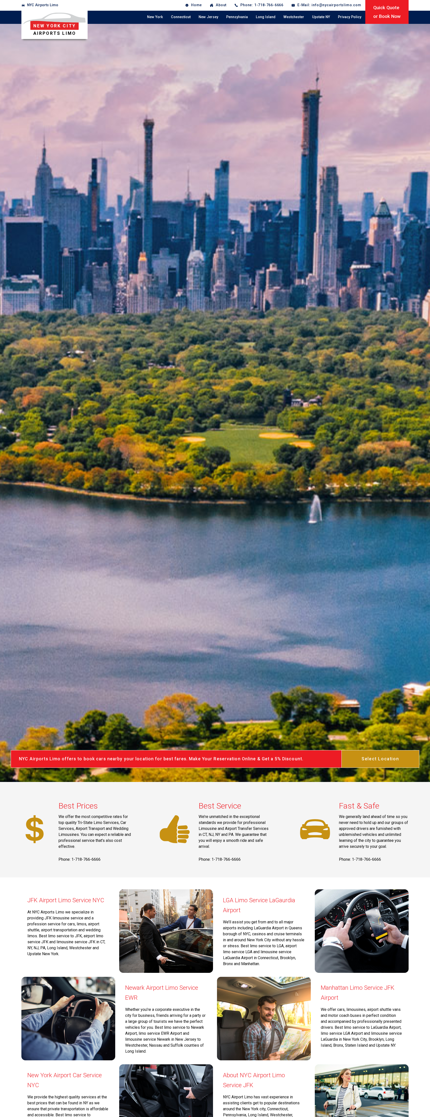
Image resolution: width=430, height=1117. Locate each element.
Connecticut (181, 17)
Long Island (265, 17)
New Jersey (208, 17)
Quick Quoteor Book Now (387, 12)
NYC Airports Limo (42, 5)
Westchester (293, 17)
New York (155, 17)
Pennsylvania (237, 17)
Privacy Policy (349, 17)
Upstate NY (321, 17)
